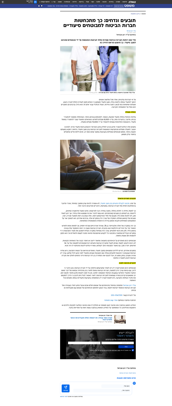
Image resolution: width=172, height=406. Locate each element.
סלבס (98, 2)
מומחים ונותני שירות (62, 6)
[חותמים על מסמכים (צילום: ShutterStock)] (98, 166)
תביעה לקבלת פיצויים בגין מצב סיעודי (114, 203)
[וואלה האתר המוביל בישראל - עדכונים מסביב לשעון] (132, 2)
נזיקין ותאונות (83, 6)
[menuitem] (123, 2)
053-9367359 (116, 295)
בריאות (81, 2)
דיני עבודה (101, 6)
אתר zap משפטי (111, 300)
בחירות (111, 2)
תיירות (74, 2)
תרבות (104, 2)
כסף (92, 2)
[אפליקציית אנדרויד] (42, 6)
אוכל (87, 2)
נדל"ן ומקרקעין (92, 6)
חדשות (124, 2)
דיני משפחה (109, 6)
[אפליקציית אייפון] (39, 6)
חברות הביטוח (123, 373)
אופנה (60, 2)
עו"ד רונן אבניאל (129, 285)
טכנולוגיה (67, 2)
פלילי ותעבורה (73, 6)
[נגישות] (2, 2)
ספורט (118, 2)
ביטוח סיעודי (132, 373)
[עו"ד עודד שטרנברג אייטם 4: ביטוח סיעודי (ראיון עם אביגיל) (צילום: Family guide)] (98, 70)
